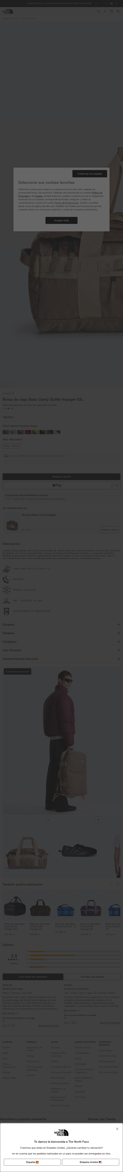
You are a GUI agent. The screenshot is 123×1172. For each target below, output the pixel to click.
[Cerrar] (117, 1129)
